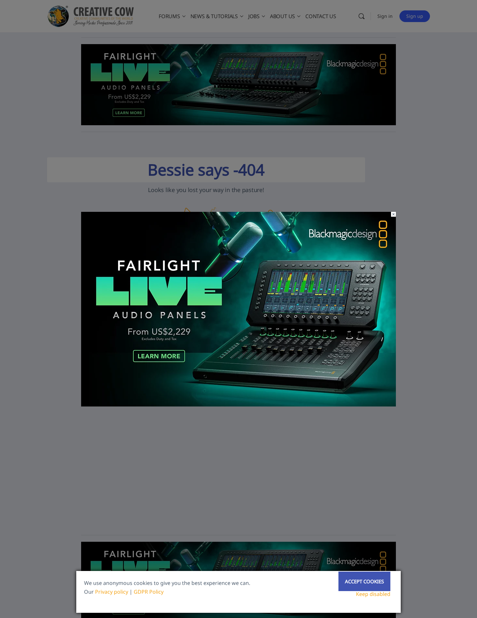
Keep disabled (373, 594)
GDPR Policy (149, 591)
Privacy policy (111, 591)
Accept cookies (364, 581)
